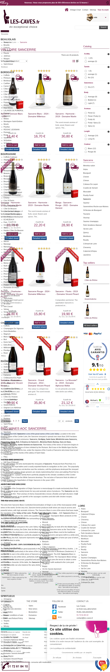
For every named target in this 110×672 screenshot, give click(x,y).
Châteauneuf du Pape (12, 378)
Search (103, 27)
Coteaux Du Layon (88, 525)
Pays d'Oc (8, 468)
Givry (6, 228)
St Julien (7, 146)
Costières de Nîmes (11, 389)
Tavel (6, 427)
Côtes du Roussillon (50, 550)
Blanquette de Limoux (12, 449)
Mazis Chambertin (11, 249)
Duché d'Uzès (9, 465)
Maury (44, 552)
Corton (6, 203)
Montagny (7, 258)
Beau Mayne (8, 656)
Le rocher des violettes (13, 662)
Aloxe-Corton (9, 162)
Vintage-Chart (75, 10)
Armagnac (8, 599)
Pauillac (7, 127)
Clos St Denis (9, 201)
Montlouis (85, 539)
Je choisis (77, 657)
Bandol (6, 554)
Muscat (6, 470)
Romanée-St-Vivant (11, 288)
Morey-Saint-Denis (11, 263)
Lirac (5, 413)
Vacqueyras (8, 429)
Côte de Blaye (9, 94)
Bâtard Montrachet (11, 168)
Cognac (7, 604)
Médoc (6, 119)
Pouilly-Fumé (86, 544)
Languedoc (8, 443)
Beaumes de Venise (11, 370)
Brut (5, 339)
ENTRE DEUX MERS (12, 100)
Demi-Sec (7, 342)
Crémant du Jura (87, 582)
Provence (7, 515)
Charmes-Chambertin (12, 190)
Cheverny (85, 520)
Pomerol (7, 132)
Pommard (7, 277)
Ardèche (7, 367)
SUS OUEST (7, 526)
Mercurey (7, 252)
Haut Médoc (8, 108)
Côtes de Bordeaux (11, 89)
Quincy (83, 547)
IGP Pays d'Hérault (11, 462)
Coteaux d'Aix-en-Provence (14, 518)
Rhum (6, 615)
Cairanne (7, 375)
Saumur (84, 555)
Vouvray (84, 571)
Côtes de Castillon (11, 97)
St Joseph (7, 421)
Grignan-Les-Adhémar (12, 408)
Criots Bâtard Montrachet (13, 217)
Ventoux (7, 435)
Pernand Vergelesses (12, 271)
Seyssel (45, 572)
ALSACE (44, 514)
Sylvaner (45, 536)
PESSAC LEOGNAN (11, 130)
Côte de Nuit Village (11, 211)
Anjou (83, 509)
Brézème (7, 372)
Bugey (44, 566)
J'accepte (97, 657)
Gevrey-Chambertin (11, 225)
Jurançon (7, 543)
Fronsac (7, 102)
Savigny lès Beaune (12, 296)
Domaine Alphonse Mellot (14, 640)
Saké (6, 618)
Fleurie (6, 53)
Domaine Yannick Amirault (14, 653)
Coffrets (7, 75)
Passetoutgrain (9, 268)
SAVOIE (43, 558)
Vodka (6, 624)
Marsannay (8, 247)
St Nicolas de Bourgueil (90, 563)
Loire (81, 506)
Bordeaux (7, 72)
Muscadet (85, 541)
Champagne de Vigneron (14, 329)
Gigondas (7, 402)
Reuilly (83, 550)
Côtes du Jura (86, 580)
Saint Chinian (9, 446)
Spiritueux (8, 596)
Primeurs (7, 78)
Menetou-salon (87, 536)
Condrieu (7, 383)
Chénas (7, 48)
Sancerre (84, 552)
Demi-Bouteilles (10, 331)
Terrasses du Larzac (12, 498)
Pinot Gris (46, 528)
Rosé (6, 135)
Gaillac (6, 540)
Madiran (7, 546)
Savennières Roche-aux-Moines (93, 560)
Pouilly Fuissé (9, 279)
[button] (104, 667)
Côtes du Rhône (10, 394)
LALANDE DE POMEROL (13, 111)
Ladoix (6, 239)
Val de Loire (86, 569)
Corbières (7, 451)
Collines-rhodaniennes (13, 380)
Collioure (45, 544)
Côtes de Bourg (10, 92)
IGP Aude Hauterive (11, 460)
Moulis (6, 124)
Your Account (103, 10)
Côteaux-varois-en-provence (15, 521)
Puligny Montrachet (11, 285)
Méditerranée (9, 559)
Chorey (6, 198)
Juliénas (7, 56)
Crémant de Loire (88, 531)
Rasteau (7, 419)
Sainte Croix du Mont (12, 548)
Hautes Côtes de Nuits (12, 233)
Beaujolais (8, 39)
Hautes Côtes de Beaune (13, 230)
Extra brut (7, 345)
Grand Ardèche (9, 405)
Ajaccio (6, 573)
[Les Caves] (27, 17)
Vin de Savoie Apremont (51, 569)
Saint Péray (8, 424)
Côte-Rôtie (8, 391)
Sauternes (8, 138)
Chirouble (7, 50)
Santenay (7, 293)
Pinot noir (46, 530)
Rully (6, 290)
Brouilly (6, 45)
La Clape (7, 487)
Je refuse (57, 657)
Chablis (7, 184)
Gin (5, 610)
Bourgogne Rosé (10, 179)
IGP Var (6, 568)
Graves (6, 105)
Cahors (6, 532)
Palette (6, 562)
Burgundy (7, 176)
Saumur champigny (89, 558)
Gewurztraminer (48, 520)
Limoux (6, 489)
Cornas (6, 386)
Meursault (7, 255)
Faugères (7, 476)
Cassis (6, 557)
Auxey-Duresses (10, 165)
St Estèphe (8, 143)
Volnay (6, 309)
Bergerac (7, 529)
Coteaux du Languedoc (13, 473)
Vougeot (7, 315)
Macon (6, 241)
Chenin (84, 517)
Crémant (45, 517)
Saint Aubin (8, 298)
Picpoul (6, 479)
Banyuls (45, 542)
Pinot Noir (7, 274)
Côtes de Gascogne (11, 535)
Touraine (84, 566)
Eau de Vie (8, 607)
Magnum (7, 334)
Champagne (8, 323)
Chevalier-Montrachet (12, 195)
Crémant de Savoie (50, 574)
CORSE (5, 570)
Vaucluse (7, 432)
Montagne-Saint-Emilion (13, 121)
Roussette (46, 561)
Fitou (5, 457)
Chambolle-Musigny (11, 187)
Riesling (45, 533)
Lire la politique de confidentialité (63, 648)
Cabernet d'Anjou (88, 514)
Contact (85, 10)
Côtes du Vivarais (11, 397)
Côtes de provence (11, 524)
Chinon (84, 522)
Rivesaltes (46, 555)
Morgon (7, 59)
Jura (81, 574)
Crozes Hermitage (11, 400)
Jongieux (45, 564)
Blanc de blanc (10, 337)
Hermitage (8, 410)
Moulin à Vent (9, 61)
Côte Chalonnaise (11, 206)
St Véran (7, 304)
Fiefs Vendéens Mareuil (90, 533)
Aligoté (6, 160)
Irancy (6, 236)
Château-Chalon (87, 577)
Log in (107, 2)
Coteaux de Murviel (11, 484)
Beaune (7, 173)
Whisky (6, 626)
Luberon (7, 416)
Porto (6, 613)
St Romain (8, 301)
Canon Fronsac (10, 86)
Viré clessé (8, 307)
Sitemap (93, 10)
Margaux (7, 116)
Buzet (6, 537)
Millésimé (7, 348)
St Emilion (7, 140)
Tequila (6, 621)
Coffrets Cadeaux (10, 157)
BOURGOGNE (8, 154)
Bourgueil (85, 512)
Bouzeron (7, 182)
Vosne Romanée (10, 312)
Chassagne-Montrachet (13, 192)
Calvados (7, 602)
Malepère (7, 492)
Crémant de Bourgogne (13, 214)
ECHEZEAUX (9, 220)
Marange (7, 244)
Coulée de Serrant (88, 528)
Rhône (5, 361)
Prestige (7, 350)
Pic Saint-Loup (9, 481)
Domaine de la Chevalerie (14, 645)
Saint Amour (8, 64)
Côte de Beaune (10, 209)
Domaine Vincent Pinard (13, 659)
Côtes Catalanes (48, 547)
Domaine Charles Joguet (13, 643)
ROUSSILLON (47, 538)
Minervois (7, 495)
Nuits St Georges (10, 266)
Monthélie (7, 260)
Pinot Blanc (46, 525)
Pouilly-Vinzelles (10, 282)
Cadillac (7, 83)
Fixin (5, 222)
